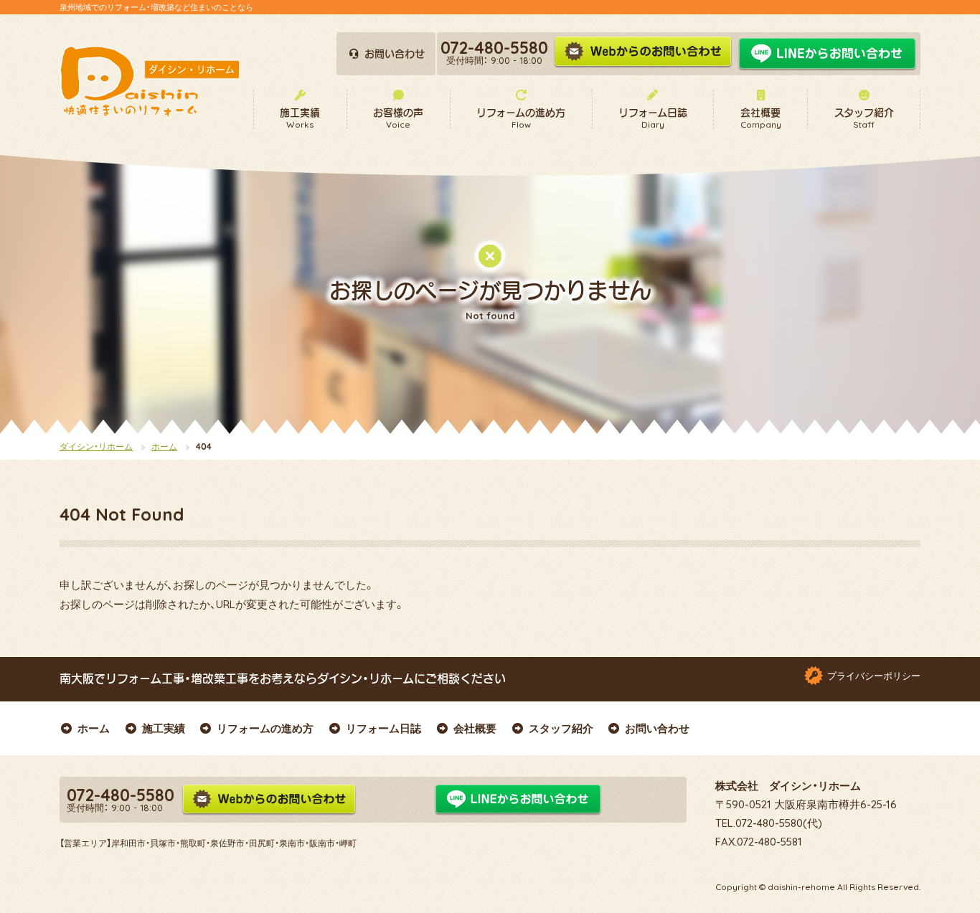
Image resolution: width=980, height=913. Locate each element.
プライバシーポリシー (873, 676)
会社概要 (474, 728)
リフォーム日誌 (383, 728)
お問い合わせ (657, 728)
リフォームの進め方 (265, 728)
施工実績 (163, 728)
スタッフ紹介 (561, 728)
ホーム (164, 446)
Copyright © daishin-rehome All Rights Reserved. (817, 886)
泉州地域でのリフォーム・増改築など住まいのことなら (156, 7)
